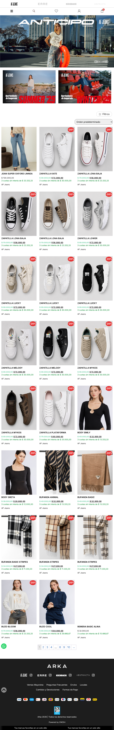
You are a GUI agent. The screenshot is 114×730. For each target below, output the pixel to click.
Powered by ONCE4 (57, 722)
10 (68, 647)
